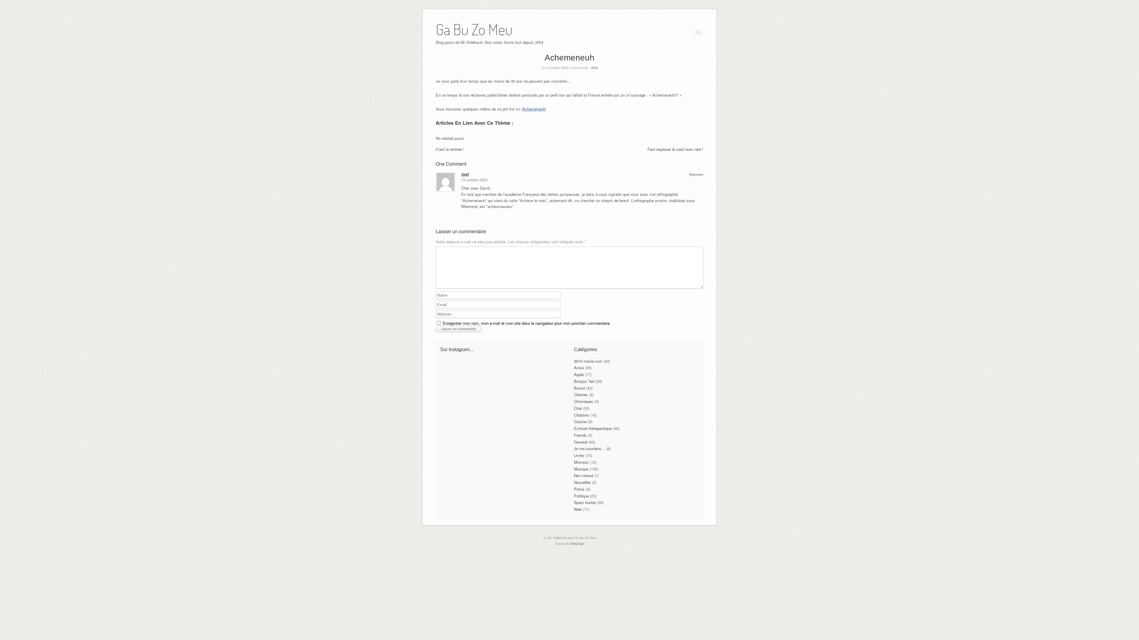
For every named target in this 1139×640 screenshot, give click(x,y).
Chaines (581, 394)
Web (594, 67)
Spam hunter (585, 502)
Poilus (579, 489)
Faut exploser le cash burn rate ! (675, 149)
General (580, 442)
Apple (579, 374)
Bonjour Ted (584, 381)
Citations (581, 415)
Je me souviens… (589, 448)
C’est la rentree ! (450, 149)
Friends (580, 435)
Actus (579, 367)
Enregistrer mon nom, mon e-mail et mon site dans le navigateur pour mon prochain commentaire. (527, 323)
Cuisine (580, 421)
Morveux (581, 462)
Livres (579, 455)
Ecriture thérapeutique (593, 428)
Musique (581, 469)
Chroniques (583, 401)
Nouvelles (582, 482)
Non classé (583, 475)
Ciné (578, 408)
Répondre (696, 174)
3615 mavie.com (588, 361)
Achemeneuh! (534, 109)
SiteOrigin (577, 543)
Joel (465, 174)
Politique (581, 496)
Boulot (579, 388)
